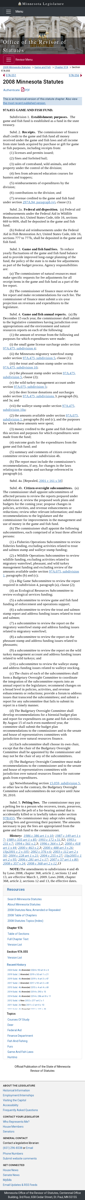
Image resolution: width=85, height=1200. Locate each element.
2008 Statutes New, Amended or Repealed (34, 910)
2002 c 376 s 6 (41, 852)
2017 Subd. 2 (14, 983)
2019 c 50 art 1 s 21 (39, 974)
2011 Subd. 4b (14, 1009)
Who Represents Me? (16, 1121)
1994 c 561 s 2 (25, 843)
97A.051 (11, 75)
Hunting (12, 1057)
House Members (13, 1126)
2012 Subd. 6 (14, 1000)
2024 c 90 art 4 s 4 (40, 970)
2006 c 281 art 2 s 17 (33, 859)
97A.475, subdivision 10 (20, 367)
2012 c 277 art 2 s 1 (34, 1000)
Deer (10, 1024)
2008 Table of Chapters (22, 915)
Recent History (16, 964)
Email (29, 1147)
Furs (10, 1046)
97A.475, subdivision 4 (19, 348)
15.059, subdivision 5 (65, 783)
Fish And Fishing (17, 1041)
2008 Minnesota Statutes (17, 67)
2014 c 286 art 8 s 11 (41, 996)
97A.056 (74, 75)
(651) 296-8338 (12, 1147)
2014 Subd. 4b (14, 991)
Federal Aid (15, 1030)
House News (10, 1170)
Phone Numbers (13, 1153)
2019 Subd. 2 (14, 974)
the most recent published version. (24, 103)
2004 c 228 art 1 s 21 (23, 855)
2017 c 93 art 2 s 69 (39, 983)
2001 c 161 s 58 (50, 481)
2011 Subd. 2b (14, 1005)
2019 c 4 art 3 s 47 (40, 978)
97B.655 (9, 818)
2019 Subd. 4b (14, 978)
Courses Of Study (18, 1019)
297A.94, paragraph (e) (39, 202)
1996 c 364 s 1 (50, 843)
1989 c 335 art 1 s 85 (21, 840)
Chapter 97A (61, 67)
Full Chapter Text (18, 939)
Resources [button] (16, 889)
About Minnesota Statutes (24, 904)
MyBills (7, 1180)
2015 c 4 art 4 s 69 (40, 987)
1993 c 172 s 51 (49, 840)
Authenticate (11, 90)
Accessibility (10, 1105)
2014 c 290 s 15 (38, 991)
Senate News (11, 1175)
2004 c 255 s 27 (51, 855)
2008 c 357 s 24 (14, 863)
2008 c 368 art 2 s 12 (42, 863)
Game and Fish (42, 67)
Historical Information (16, 1090)
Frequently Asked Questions (20, 1110)
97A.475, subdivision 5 (39, 358)
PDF (27, 90)
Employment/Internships (18, 1095)
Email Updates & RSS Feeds (20, 1184)
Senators (8, 1131)
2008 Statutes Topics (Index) (25, 920)
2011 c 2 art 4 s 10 (35, 1005)
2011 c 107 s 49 (38, 1009)
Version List (15, 944)
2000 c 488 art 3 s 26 (58, 848)
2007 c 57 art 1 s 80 (64, 859)
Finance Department (20, 1035)
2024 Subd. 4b (14, 970)
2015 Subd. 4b (14, 987)
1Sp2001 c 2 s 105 (16, 852)
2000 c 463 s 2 (28, 848)
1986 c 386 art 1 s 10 (38, 836)
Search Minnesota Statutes (25, 899)
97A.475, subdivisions (39, 396)
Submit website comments (20, 1158)
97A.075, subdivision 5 (30, 387)
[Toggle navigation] (8, 12)
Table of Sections (18, 933)
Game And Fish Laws (20, 1051)
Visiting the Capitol (14, 1100)
